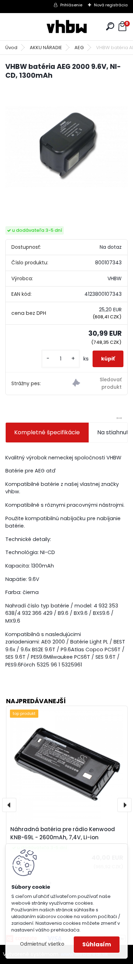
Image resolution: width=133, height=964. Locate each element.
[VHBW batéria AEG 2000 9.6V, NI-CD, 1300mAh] (66, 147)
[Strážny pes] (97, 383)
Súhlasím (96, 944)
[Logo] (67, 27)
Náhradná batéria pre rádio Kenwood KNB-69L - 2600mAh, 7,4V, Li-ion (62, 833)
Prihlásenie (71, 5)
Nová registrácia (111, 5)
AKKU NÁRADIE (46, 47)
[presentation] (9, 805)
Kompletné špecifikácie (47, 432)
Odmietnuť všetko (42, 944)
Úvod (11, 47)
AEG (79, 47)
